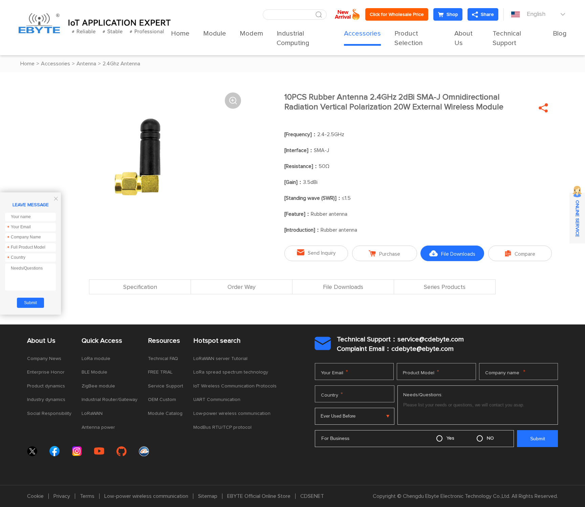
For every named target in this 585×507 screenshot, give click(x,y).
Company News (44, 358)
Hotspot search (217, 340)
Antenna (86, 63)
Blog (560, 33)
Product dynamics (46, 386)
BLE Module (94, 372)
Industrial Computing (293, 38)
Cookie (35, 496)
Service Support (165, 386)
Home (180, 33)
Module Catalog (165, 413)
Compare (520, 253)
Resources (164, 340)
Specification (140, 287)
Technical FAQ (163, 358)
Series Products (444, 287)
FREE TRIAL (160, 372)
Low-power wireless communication (231, 413)
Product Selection (408, 38)
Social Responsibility (49, 413)
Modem (251, 33)
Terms (87, 496)
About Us (463, 38)
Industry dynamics (46, 399)
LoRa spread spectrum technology (230, 372)
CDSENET (312, 496)
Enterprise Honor (46, 372)
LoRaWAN (92, 413)
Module (214, 33)
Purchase (384, 253)
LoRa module (96, 358)
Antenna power (98, 427)
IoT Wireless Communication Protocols (235, 386)
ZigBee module (98, 386)
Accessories (362, 33)
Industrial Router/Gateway (109, 399)
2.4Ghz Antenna (121, 63)
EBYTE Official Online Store (258, 496)
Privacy (61, 496)
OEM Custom (162, 399)
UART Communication (216, 399)
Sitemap (207, 496)
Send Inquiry (316, 252)
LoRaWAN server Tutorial (220, 358)
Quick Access (102, 340)
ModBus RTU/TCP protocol (222, 427)
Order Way (242, 287)
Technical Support (507, 38)
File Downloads (452, 253)
